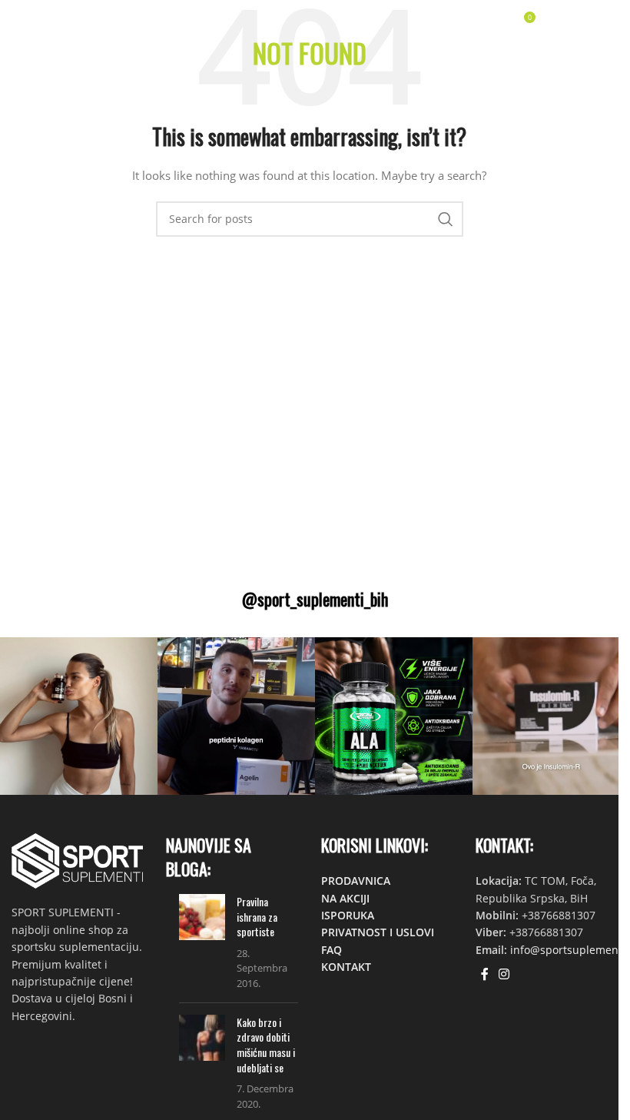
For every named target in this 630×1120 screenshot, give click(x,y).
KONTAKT (346, 966)
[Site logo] (57, 22)
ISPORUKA (347, 915)
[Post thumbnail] (202, 942)
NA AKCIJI (345, 898)
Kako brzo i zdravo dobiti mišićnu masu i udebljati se (266, 1044)
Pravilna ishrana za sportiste (257, 916)
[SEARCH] (445, 219)
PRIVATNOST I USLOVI (377, 932)
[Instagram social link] (504, 973)
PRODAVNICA (355, 880)
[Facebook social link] (485, 973)
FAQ (331, 949)
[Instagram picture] (79, 716)
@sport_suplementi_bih (315, 599)
